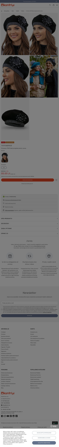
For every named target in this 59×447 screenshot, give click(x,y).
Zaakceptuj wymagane (44, 432)
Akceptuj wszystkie (44, 442)
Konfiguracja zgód (44, 437)
